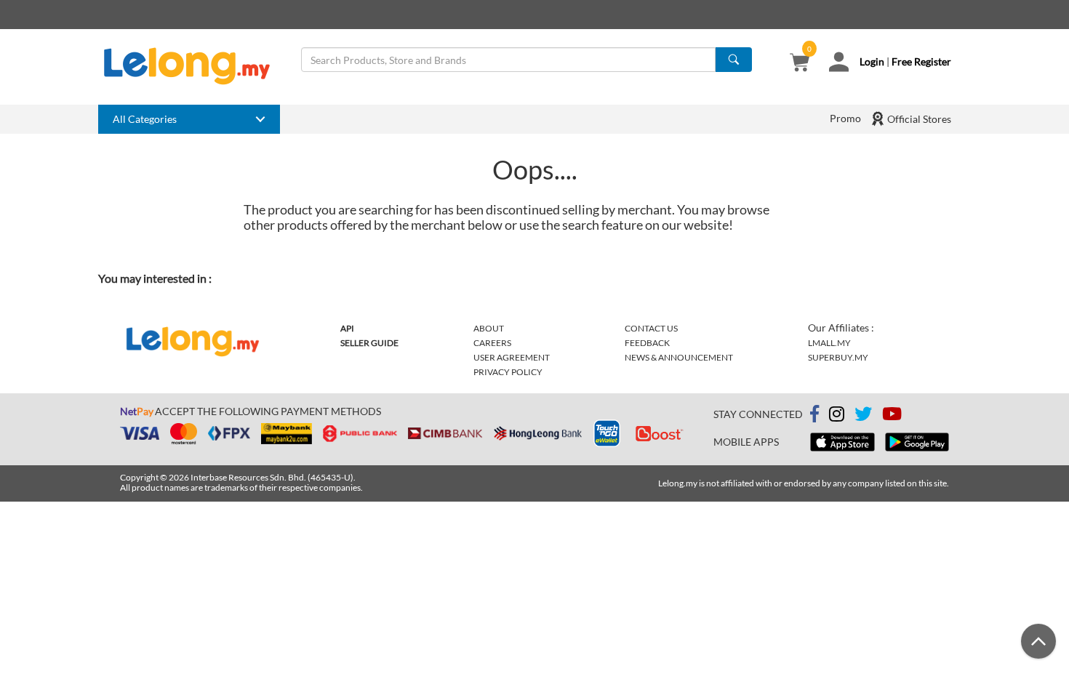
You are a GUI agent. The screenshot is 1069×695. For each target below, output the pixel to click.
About (488, 328)
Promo (845, 118)
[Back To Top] (1038, 641)
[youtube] (892, 416)
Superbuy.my (838, 357)
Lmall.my (829, 342)
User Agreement (511, 357)
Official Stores (918, 119)
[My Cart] (799, 63)
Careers (492, 342)
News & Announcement (679, 357)
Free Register (921, 61)
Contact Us (651, 328)
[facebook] (814, 414)
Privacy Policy (507, 371)
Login (872, 61)
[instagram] (836, 416)
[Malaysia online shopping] (194, 66)
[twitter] (863, 416)
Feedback (647, 342)
